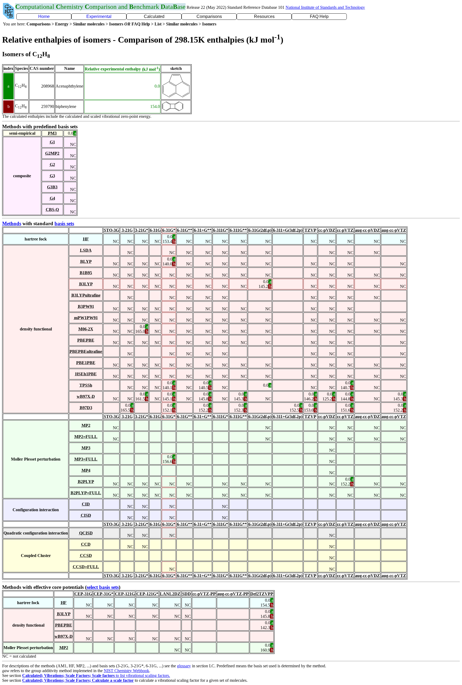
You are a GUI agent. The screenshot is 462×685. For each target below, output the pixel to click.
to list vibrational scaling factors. (96, 675)
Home (44, 16)
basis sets (64, 223)
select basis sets (103, 587)
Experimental (98, 16)
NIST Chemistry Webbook (126, 670)
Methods (11, 223)
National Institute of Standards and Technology (325, 7)
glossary (184, 666)
